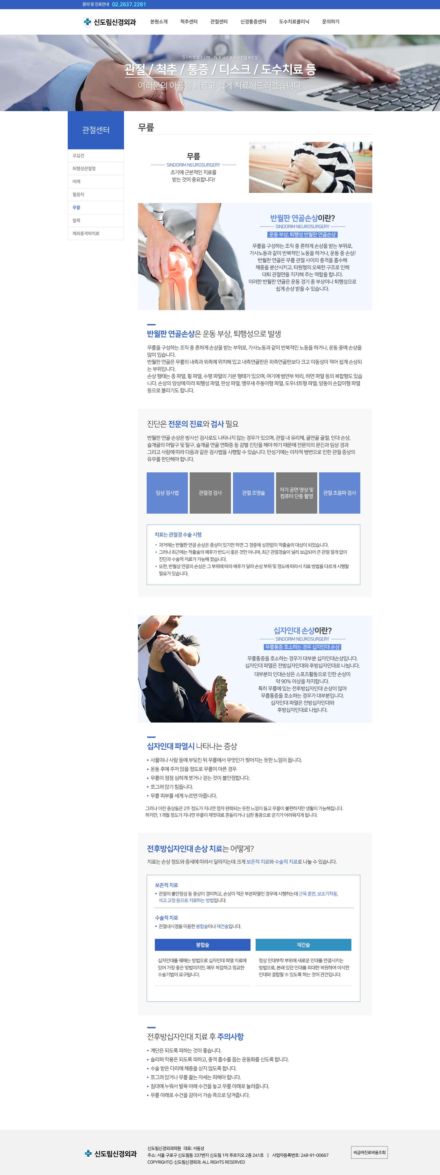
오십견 (78, 155)
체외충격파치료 (86, 233)
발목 (76, 220)
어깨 (76, 181)
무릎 (76, 207)
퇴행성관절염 (84, 168)
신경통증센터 (253, 21)
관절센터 (219, 21)
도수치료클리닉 (294, 21)
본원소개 (159, 21)
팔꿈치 (78, 194)
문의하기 (330, 21)
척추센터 (189, 21)
